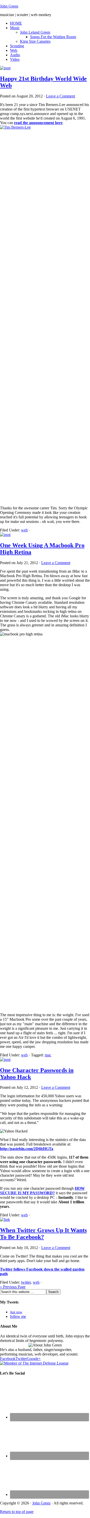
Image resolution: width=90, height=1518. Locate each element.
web (24, 530)
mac (48, 1055)
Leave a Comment (60, 96)
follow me (18, 1316)
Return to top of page (17, 1511)
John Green (9, 6)
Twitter (21, 1359)
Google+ (34, 1359)
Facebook (8, 1359)
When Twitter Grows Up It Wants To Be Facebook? (43, 1233)
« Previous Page (13, 1287)
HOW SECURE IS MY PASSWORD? (42, 1190)
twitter (26, 1282)
